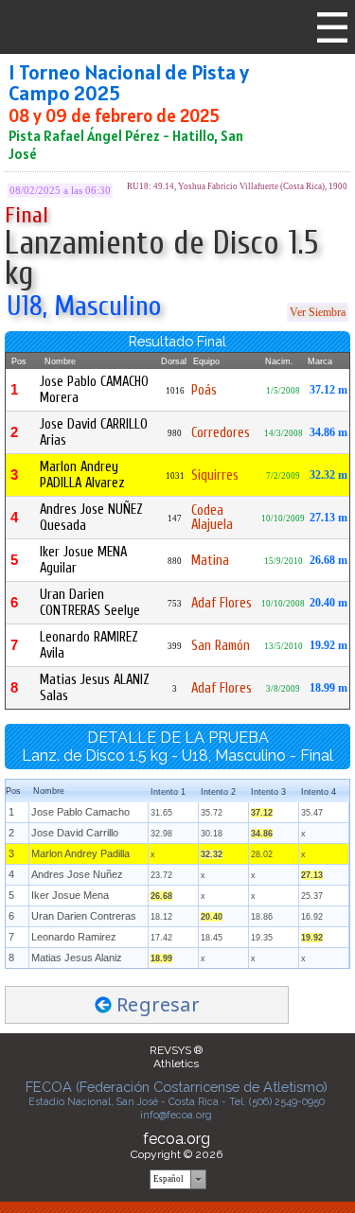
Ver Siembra (318, 312)
